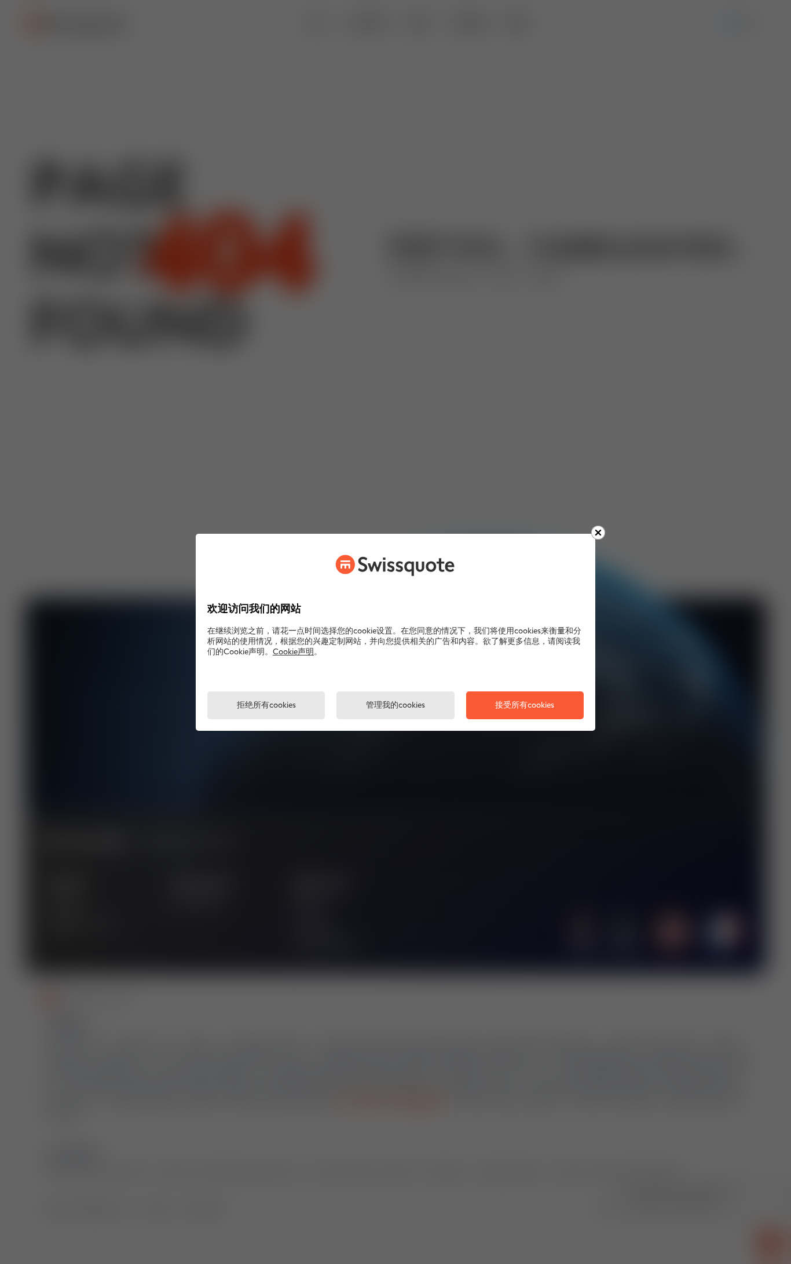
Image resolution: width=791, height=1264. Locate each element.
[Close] (598, 533)
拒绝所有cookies (266, 705)
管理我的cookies (395, 705)
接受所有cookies (524, 705)
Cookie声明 (293, 652)
